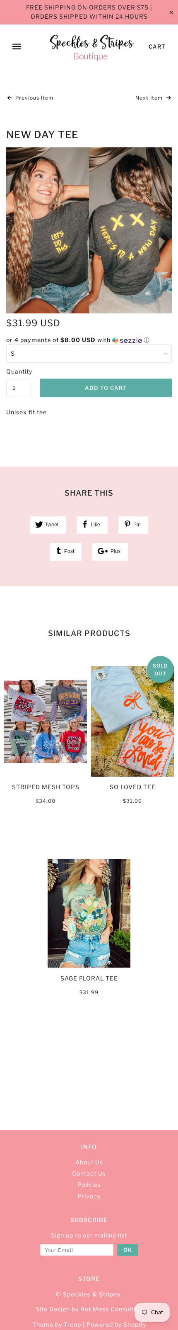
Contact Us (89, 1173)
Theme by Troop (56, 1324)
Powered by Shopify (116, 1324)
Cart (157, 46)
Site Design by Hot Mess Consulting (89, 1309)
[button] (89, 340)
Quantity (18, 371)
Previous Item (33, 98)
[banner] (91, 47)
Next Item (149, 98)
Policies (89, 1184)
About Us (89, 1162)
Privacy (89, 1196)
